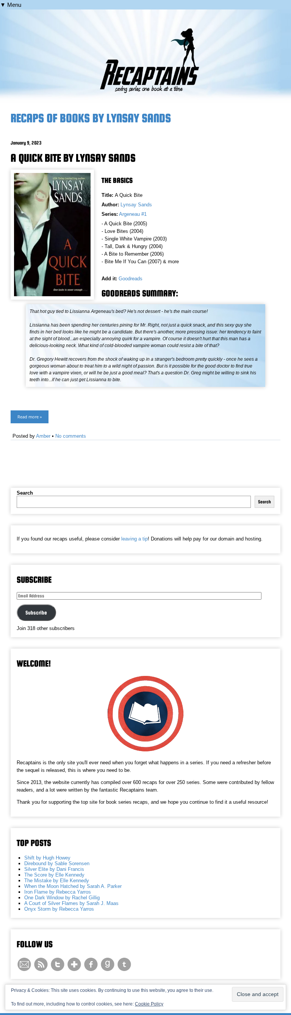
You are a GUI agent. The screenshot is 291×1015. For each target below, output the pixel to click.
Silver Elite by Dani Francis (54, 869)
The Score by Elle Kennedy (54, 875)
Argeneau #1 (133, 214)
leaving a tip (134, 539)
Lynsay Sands (136, 204)
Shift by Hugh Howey (47, 858)
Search (25, 493)
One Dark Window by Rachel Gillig (62, 897)
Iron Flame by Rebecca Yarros (57, 892)
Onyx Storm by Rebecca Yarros (59, 909)
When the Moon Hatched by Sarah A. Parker (73, 886)
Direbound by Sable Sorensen (56, 863)
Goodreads (130, 278)
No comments (70, 436)
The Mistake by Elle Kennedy (56, 880)
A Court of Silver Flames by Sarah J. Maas (71, 903)
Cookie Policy (149, 1004)
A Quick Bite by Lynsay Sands (73, 158)
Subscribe (36, 613)
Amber (43, 436)
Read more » (29, 417)
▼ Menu (10, 5)
